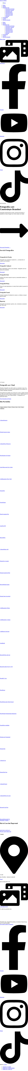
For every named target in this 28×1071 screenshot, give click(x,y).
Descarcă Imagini (6, 20)
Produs (9, 407)
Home (4, 5)
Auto (16, 407)
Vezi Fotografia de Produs (5, 398)
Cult (19, 407)
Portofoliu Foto (6, 7)
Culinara (5, 407)
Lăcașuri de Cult (9, 15)
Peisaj (13, 407)
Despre (4, 6)
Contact (4, 18)
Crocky (5, 1064)
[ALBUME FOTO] (14, 905)
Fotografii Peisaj (8, 12)
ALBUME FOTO (4, 906)
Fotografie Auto (8, 11)
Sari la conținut (3, 0)
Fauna (22, 407)
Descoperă (2, 263)
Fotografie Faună (9, 13)
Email (1, 879)
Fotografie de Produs (9, 8)
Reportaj (7, 16)
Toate (2, 407)
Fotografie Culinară (9, 10)
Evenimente (5, 17)
